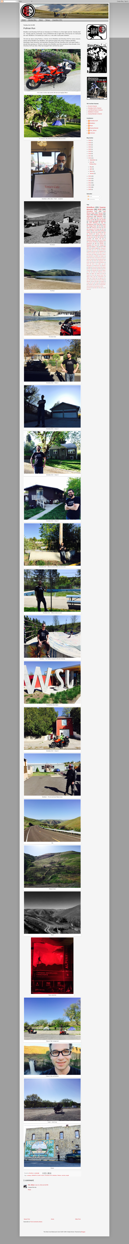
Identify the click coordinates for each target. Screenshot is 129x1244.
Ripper (93, 273)
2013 (89, 180)
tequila (67, 1175)
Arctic (91, 237)
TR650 (88, 278)
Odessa (104, 267)
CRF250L (101, 237)
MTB (104, 232)
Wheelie (88, 281)
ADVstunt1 (90, 216)
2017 (89, 156)
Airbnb (104, 249)
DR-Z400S (90, 256)
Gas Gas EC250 (101, 240)
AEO (100, 249)
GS (105, 257)
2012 (89, 183)
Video (88, 214)
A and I (95, 249)
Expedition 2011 (57, 20)
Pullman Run (93, 164)
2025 (89, 142)
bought (102, 281)
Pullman (59, 1175)
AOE (100, 209)
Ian (95, 262)
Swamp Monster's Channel (95, 114)
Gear (95, 259)
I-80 (92, 262)
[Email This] (43, 1173)
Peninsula (94, 268)
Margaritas (89, 245)
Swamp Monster (94, 128)
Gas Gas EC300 (101, 219)
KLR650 (99, 232)
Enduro (93, 257)
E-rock (101, 218)
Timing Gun (95, 279)
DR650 (96, 256)
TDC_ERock (31, 1185)
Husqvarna (89, 243)
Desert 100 (98, 238)
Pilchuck (100, 268)
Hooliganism (101, 241)
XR (100, 226)
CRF (96, 237)
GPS (104, 227)
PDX (89, 268)
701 (87, 237)
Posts (90, 196)
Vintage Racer (93, 226)
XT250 (98, 224)
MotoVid (91, 233)
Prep (99, 270)
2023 (89, 147)
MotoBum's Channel (93, 112)
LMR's (99, 263)
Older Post (78, 1219)
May (91, 167)
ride (100, 246)
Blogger (83, 1232)
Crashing (102, 230)
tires (99, 287)
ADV (103, 229)
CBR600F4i (34, 1175)
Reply (29, 1189)
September (93, 160)
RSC (89, 271)
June (91, 162)
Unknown (92, 133)
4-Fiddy (89, 249)
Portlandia (94, 270)
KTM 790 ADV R (91, 263)
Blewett (89, 251)
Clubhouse (94, 227)
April (91, 169)
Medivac (104, 265)
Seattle (88, 275)
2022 (89, 149)
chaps (88, 282)
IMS (96, 243)
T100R (90, 221)
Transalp (102, 245)
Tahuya (47, 20)
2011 (89, 185)
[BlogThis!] (45, 1173)
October (98, 267)
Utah (88, 246)
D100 (100, 227)
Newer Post (27, 1219)
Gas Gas (90, 259)
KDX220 (101, 243)
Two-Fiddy (102, 279)
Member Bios (32, 20)
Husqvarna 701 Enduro (94, 229)
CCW (88, 252)
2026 (89, 140)
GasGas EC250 (92, 241)
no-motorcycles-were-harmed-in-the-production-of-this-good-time (96, 286)
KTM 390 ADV (101, 262)
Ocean (93, 267)
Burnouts (95, 251)
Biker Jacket (95, 230)
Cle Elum (100, 252)
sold (92, 248)
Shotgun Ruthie (98, 214)
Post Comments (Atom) (36, 1221)
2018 (89, 153)
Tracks (104, 224)
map (96, 284)
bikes (98, 281)
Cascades (89, 238)
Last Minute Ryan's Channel (95, 110)
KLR (95, 218)
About (41, 20)
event (92, 282)
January (92, 173)
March (91, 171)
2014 (89, 178)
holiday (97, 282)
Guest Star (89, 260)
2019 (89, 151)
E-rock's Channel (92, 106)
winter (88, 289)
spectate (95, 287)
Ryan (91, 125)
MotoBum (55, 1175)
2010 (89, 187)
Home (23, 20)
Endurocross (99, 257)
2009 (89, 189)
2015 (89, 176)
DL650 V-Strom (40, 1175)
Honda (95, 260)
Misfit (89, 267)
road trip (63, 1175)
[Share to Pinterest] (50, 1173)
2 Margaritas (103, 248)
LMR (88, 218)
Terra (95, 245)
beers (93, 281)
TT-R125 (93, 278)
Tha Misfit (99, 278)
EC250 (88, 257)
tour (103, 287)
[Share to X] (47, 1173)
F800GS (89, 232)
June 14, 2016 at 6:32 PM (41, 1185)
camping (29, 1175)
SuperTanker (101, 276)
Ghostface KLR (48, 1175)
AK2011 (88, 230)
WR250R (103, 221)
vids (102, 222)
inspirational (103, 282)
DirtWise (102, 256)
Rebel (94, 271)
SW (103, 273)
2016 (89, 158)
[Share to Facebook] (49, 1173)
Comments (92, 199)
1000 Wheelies (93, 222)
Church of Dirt (90, 219)
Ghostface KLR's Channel (94, 108)
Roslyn (98, 273)
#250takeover (90, 224)
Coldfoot (95, 254)
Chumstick (93, 252)
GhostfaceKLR (101, 259)
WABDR (96, 221)
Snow (93, 275)
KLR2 (94, 232)
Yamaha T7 (94, 246)
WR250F (99, 216)
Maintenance (97, 265)
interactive (90, 284)
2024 (89, 145)
